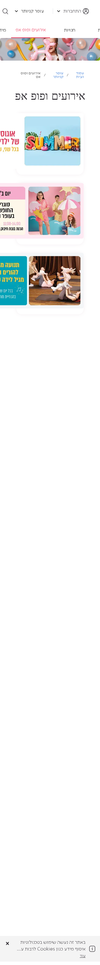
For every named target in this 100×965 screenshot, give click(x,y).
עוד (83, 956)
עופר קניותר (58, 75)
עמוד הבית (80, 75)
